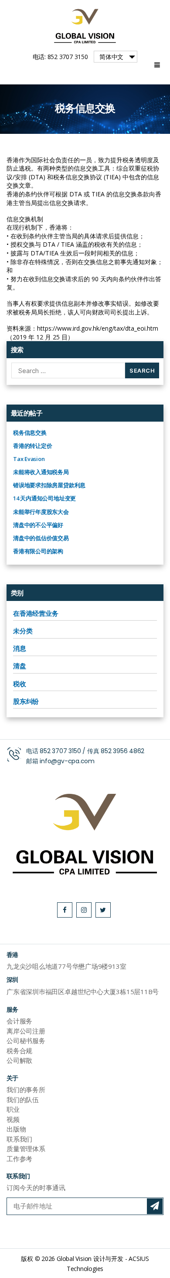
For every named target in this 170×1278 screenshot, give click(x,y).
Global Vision (74, 1258)
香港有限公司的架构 (38, 551)
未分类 (22, 630)
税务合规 (19, 1050)
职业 (13, 1109)
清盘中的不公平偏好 (38, 525)
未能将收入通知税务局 (41, 472)
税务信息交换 (30, 432)
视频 (13, 1119)
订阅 (155, 1206)
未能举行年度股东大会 (41, 512)
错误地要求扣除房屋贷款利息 (49, 485)
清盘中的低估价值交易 (41, 538)
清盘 (19, 665)
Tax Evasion (29, 459)
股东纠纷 (26, 701)
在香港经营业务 (35, 613)
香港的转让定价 (32, 446)
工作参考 (19, 1158)
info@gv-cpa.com (67, 761)
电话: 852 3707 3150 (60, 56)
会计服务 (19, 1020)
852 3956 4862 (122, 751)
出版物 (16, 1128)
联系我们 (19, 1139)
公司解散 (19, 1060)
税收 (19, 683)
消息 (19, 648)
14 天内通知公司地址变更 (44, 498)
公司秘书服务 (26, 1040)
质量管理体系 (26, 1148)
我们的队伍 (23, 1099)
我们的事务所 (26, 1089)
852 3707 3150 (60, 751)
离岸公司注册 (26, 1031)
